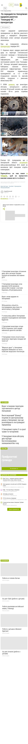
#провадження (17, 186)
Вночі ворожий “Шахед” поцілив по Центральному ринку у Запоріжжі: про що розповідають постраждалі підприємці (13, 420)
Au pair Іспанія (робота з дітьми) (11, 653)
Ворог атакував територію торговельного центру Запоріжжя (13, 408)
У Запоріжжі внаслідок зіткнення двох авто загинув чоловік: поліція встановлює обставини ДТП (14, 274)
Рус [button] (5, 8)
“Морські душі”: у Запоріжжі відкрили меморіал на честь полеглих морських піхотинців (13, 350)
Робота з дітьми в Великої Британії (11, 630)
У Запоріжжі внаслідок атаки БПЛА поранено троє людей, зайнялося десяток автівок (12, 328)
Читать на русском (5, 27)
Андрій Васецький (8, 191)
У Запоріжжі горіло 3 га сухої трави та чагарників (14, 430)
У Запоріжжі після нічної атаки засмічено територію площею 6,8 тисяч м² (14, 339)
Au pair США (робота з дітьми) (13, 599)
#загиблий (11, 186)
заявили (11, 84)
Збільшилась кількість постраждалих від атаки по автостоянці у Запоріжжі (12, 307)
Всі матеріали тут (14, 468)
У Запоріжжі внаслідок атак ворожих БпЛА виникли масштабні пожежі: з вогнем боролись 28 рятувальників (12, 287)
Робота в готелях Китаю (11, 578)
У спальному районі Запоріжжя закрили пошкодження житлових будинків (14, 318)
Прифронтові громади (9, 458)
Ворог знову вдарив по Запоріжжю (10, 298)
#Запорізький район (5, 187)
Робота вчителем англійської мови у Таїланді (13, 607)
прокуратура (5, 46)
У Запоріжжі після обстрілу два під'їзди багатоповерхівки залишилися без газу (13, 439)
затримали (23, 163)
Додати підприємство (14, 509)
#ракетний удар (4, 186)
